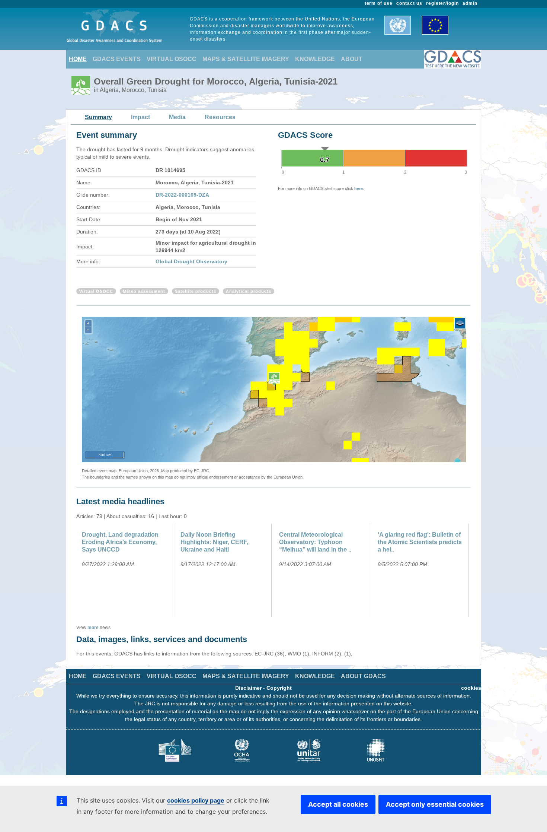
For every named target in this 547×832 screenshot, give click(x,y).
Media (177, 117)
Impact (140, 117)
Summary (98, 117)
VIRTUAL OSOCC (171, 59)
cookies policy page (195, 800)
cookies (471, 688)
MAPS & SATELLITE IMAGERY (245, 59)
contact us (409, 3)
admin (470, 3)
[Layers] (460, 323)
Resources (220, 117)
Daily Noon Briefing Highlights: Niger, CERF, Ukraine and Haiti (214, 542)
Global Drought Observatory (191, 261)
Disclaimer (248, 688)
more (93, 627)
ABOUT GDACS (363, 676)
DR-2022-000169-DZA (182, 195)
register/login (442, 3)
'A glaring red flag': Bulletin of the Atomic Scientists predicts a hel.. (420, 542)
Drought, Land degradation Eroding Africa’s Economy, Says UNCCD (120, 542)
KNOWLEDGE (315, 59)
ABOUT (351, 59)
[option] (125, 570)
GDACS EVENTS (117, 59)
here (358, 188)
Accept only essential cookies (435, 804)
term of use (379, 3)
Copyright (279, 688)
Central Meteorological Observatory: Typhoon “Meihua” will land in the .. (315, 542)
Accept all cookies (338, 804)
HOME (78, 59)
